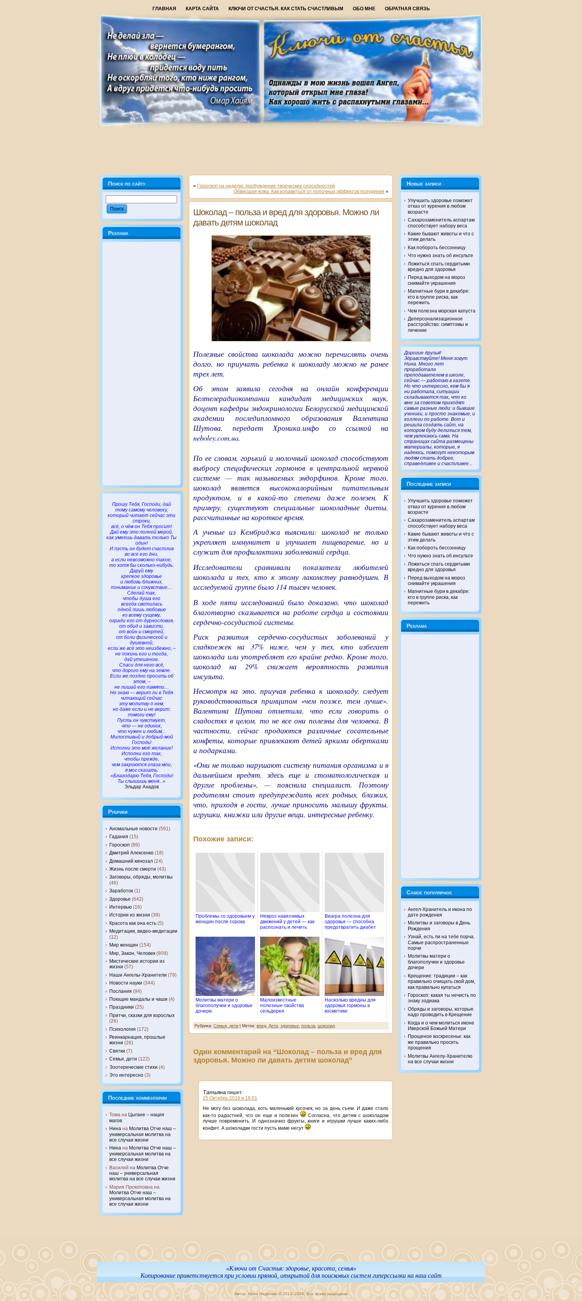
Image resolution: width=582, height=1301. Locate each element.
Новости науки (125, 983)
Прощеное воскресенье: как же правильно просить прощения (439, 1042)
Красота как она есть (132, 923)
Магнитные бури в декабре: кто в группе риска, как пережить (439, 296)
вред (261, 1025)
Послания (120, 991)
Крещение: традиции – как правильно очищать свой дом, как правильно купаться (441, 981)
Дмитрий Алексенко (131, 853)
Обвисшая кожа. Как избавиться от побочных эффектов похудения (309, 191)
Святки (117, 1051)
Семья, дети (123, 1059)
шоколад (326, 1025)
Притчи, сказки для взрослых (142, 1015)
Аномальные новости (133, 828)
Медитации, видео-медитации (143, 931)
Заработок (121, 891)
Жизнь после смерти (132, 869)
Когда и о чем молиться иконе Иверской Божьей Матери (441, 1025)
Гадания (118, 836)
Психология (122, 1029)
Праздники (121, 1007)
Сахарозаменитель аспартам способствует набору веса (441, 222)
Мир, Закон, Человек (132, 953)
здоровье (289, 1025)
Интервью (120, 907)
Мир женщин (123, 945)
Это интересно (126, 1075)
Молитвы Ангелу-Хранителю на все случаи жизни (440, 1058)
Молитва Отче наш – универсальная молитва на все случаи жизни (142, 1134)
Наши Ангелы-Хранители (138, 975)
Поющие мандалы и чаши (138, 999)
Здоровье (120, 899)
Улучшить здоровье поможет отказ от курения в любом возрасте (440, 206)
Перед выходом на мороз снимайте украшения (436, 280)
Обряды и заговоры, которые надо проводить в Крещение (441, 1011)
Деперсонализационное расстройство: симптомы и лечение (438, 324)
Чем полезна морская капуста (441, 311)
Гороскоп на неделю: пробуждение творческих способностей (266, 186)
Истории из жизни (129, 915)
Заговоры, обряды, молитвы (141, 877)
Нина (115, 1128)
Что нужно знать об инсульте (440, 255)
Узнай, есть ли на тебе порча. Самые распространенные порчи (441, 942)
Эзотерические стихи (133, 1067)
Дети (273, 1025)
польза (308, 1025)
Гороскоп (119, 845)
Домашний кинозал (131, 861)
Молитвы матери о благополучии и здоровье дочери (436, 961)
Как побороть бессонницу (437, 247)
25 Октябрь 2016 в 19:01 (230, 1098)
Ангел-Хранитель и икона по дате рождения (440, 912)
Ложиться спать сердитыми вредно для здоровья (439, 266)
